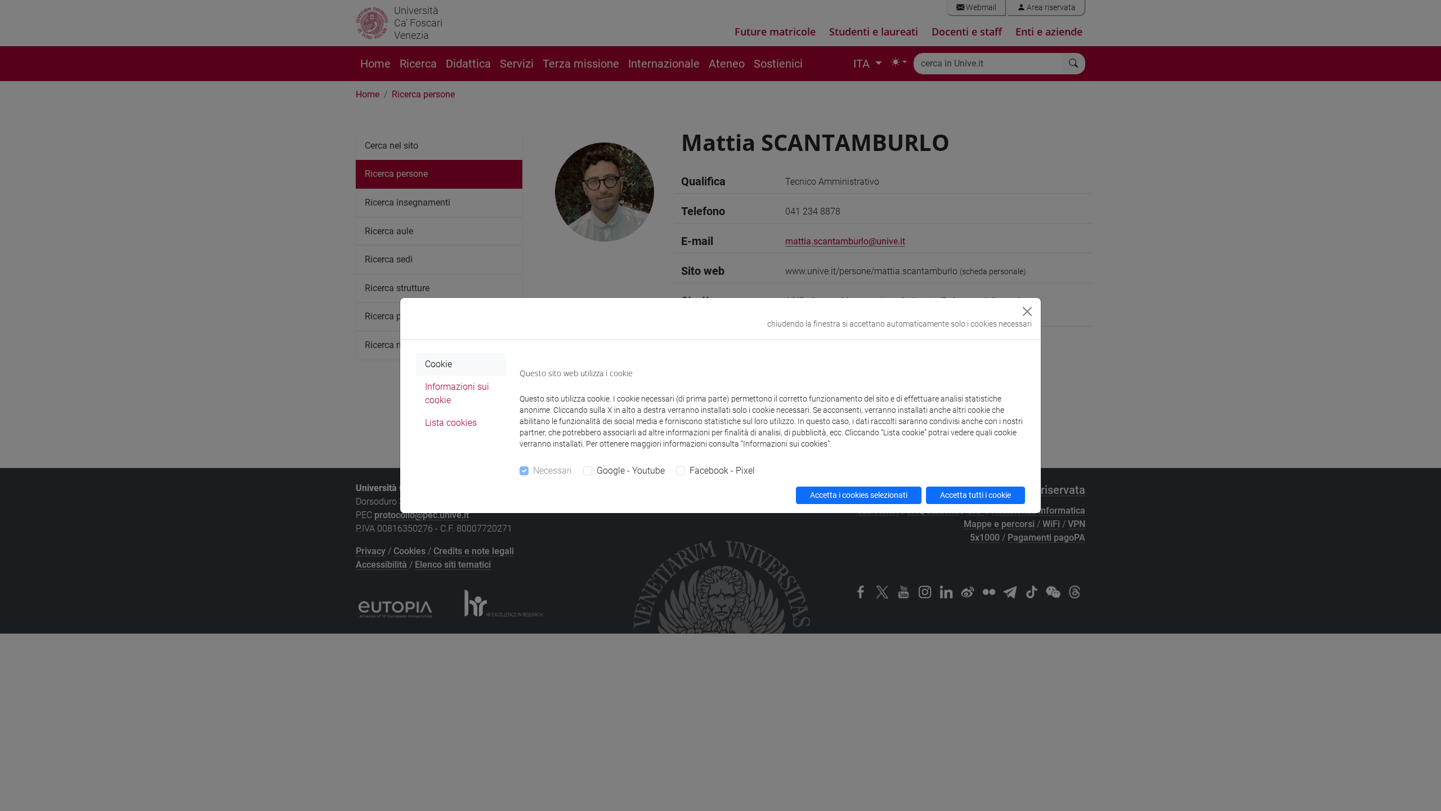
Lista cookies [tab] (451, 422)
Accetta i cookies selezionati (858, 495)
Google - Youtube (631, 470)
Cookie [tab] (438, 364)
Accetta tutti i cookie (975, 495)
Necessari (552, 470)
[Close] (1027, 311)
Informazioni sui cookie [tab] (457, 393)
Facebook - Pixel (722, 470)
